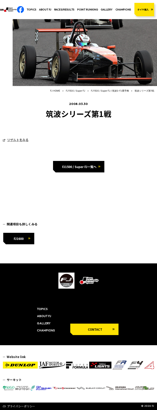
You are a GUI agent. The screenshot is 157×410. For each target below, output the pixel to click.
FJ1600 (19, 238)
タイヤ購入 (143, 9)
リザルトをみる (18, 139)
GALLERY (106, 9)
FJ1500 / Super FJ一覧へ (79, 166)
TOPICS (31, 9)
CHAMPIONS (123, 9)
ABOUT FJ (45, 9)
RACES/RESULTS (64, 9)
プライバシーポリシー (21, 406)
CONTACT (95, 329)
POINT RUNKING (87, 9)
